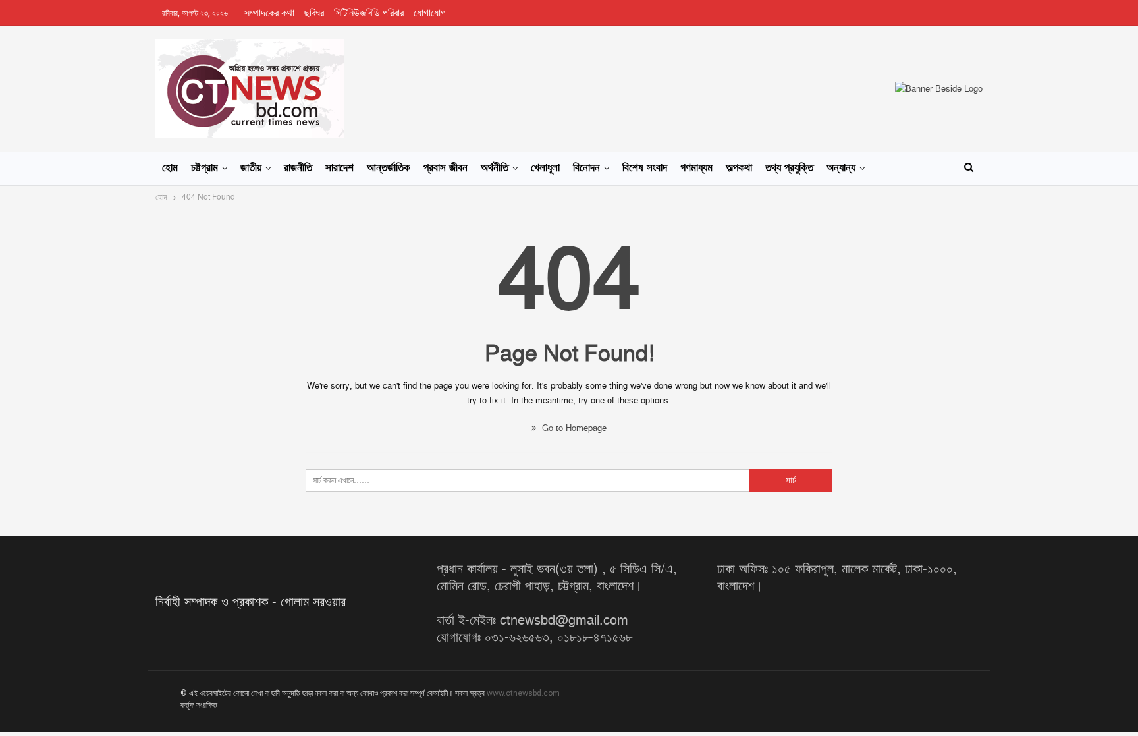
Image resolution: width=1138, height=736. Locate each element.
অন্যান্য (840, 168)
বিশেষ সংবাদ (644, 168)
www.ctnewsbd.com (523, 693)
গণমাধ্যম (696, 168)
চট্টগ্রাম (204, 168)
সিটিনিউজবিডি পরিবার (369, 13)
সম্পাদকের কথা (269, 13)
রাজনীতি (298, 168)
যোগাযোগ (430, 13)
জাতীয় (250, 168)
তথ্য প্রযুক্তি (789, 168)
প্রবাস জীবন (445, 168)
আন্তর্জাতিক (388, 168)
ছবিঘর (314, 13)
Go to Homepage (573, 428)
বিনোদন (586, 168)
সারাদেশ (339, 168)
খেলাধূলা (545, 168)
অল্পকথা (739, 168)
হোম (170, 168)
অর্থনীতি (494, 168)
